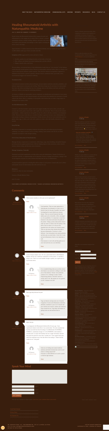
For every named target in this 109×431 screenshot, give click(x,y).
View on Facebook (78, 145)
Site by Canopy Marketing (93, 424)
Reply (27, 201)
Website (36, 393)
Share (85, 145)
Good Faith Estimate (15, 409)
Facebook (83, 398)
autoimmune (23, 184)
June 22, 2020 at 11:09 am (17, 298)
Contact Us (101, 12)
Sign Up (78, 262)
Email (36, 389)
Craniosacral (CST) (58, 12)
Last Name (77, 258)
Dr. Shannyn (24, 32)
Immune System (31, 184)
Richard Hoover (17, 202)
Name (36, 386)
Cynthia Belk (17, 296)
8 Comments (32, 32)
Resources (86, 12)
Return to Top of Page (15, 428)
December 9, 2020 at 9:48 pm (17, 328)
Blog (93, 12)
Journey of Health (84, 117)
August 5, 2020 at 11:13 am (31, 212)
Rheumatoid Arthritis (57, 184)
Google (95, 398)
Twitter (86, 398)
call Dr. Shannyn (79, 56)
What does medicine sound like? (83, 132)
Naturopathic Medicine (42, 12)
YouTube (91, 398)
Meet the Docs (27, 12)
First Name (77, 254)
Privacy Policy (13, 412)
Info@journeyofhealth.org (25, 426)
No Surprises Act (14, 415)
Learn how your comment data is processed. (44, 399)
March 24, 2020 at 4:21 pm (17, 260)
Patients (78, 12)
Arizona (70, 12)
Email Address (78, 249)
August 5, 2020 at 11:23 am (31, 307)
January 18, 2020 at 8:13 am (17, 204)
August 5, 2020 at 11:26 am (31, 275)
